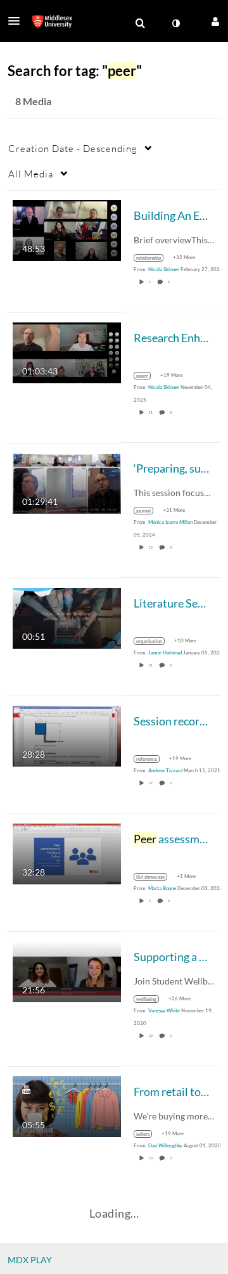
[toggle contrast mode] (175, 23)
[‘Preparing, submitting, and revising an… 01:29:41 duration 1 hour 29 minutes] (67, 481)
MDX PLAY (30, 1259)
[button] (18, 21)
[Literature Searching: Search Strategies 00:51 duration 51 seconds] (67, 616)
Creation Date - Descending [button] (72, 148)
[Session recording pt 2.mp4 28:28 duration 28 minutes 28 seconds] (67, 734)
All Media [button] (30, 173)
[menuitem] (140, 23)
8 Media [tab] (33, 101)
